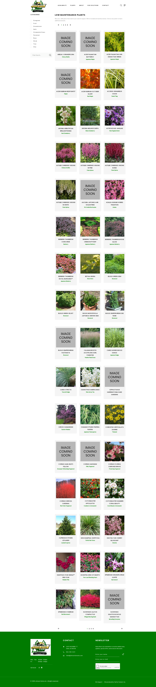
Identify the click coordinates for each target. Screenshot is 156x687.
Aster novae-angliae (114, 128)
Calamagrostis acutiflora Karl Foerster (90, 352)
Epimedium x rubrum (65, 612)
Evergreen (36, 20)
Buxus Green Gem (114, 276)
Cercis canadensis (65, 427)
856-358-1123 (70, 652)
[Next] (70, 25)
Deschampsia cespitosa (90, 538)
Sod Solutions (92, 5)
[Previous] (58, 25)
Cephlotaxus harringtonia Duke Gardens (114, 392)
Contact (105, 5)
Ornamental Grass (39, 32)
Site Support (98, 682)
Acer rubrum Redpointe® (65, 91)
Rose (35, 38)
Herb (34, 29)
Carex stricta (65, 390)
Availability (62, 5)
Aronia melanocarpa (90, 128)
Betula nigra (90, 276)
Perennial (36, 35)
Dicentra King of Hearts (90, 575)
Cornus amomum (90, 464)
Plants (72, 5)
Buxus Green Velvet (65, 313)
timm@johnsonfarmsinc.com (74, 655)
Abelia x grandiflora (66, 54)
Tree (34, 44)
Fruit (35, 23)
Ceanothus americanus (90, 390)
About (81, 5)
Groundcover (37, 26)
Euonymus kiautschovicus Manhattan (114, 614)
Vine (34, 47)
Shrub (35, 41)
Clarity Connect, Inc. (120, 682)
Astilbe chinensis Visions (65, 165)
